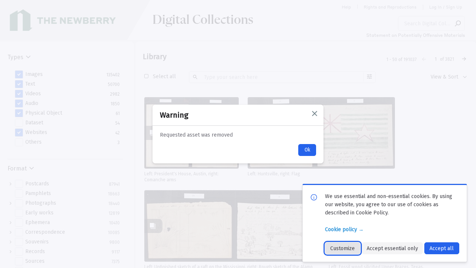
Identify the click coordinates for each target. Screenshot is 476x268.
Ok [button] (307, 150)
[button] (314, 113)
